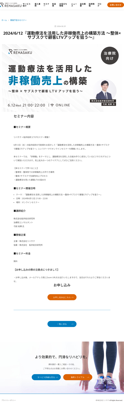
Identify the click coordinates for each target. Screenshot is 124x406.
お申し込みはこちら (62, 297)
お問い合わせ (115, 5)
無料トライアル (78, 377)
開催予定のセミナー (18, 20)
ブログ (99, 5)
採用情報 (92, 5)
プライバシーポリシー (8, 400)
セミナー (46, 5)
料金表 (54, 5)
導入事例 (37, 5)
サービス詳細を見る (46, 377)
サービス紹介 (27, 5)
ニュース (74, 5)
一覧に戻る (62, 324)
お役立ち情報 (63, 5)
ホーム (4, 20)
